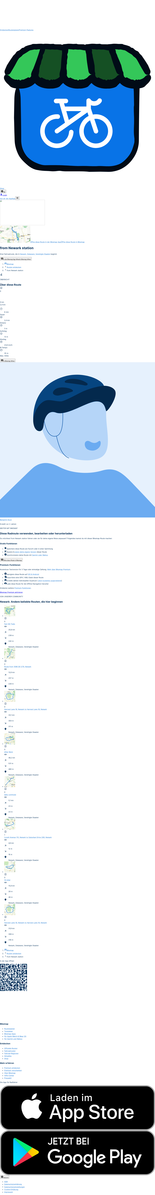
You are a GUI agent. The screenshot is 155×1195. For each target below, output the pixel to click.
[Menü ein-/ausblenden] (17, 198)
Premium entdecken (12, 1068)
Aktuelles (7, 1056)
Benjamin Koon (6, 520)
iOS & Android (33, 574)
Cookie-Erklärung (11, 1189)
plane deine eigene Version (25, 552)
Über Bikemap (10, 1073)
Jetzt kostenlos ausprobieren (49, 581)
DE (4, 192)
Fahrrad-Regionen (11, 1053)
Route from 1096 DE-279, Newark (17, 667)
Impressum (8, 1192)
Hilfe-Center (9, 1075)
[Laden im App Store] (77, 1107)
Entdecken (4, 30)
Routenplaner (13, 30)
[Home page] (77, 14)
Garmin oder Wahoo (40, 555)
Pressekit (7, 1078)
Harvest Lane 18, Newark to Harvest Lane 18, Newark (25, 709)
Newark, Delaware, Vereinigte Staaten (35, 254)
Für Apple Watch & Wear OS (15, 1036)
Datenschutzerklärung (13, 1184)
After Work (8, 752)
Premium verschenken (13, 1070)
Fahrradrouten (10, 1051)
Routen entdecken (14, 267)
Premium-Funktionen (22, 588)
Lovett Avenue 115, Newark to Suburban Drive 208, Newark (28, 837)
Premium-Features (26, 30)
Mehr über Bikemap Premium (58, 569)
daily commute (10, 795)
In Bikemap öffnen (9, 361)
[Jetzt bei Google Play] (77, 1152)
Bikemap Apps (10, 1034)
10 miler (7, 880)
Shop (6, 1058)
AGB (6, 1182)
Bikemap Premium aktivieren (11, 592)
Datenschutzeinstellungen (14, 1187)
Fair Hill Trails (9, 624)
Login (5, 195)
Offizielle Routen (10, 1048)
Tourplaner (8, 1031)
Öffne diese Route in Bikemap (12, 560)
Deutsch (5, 1177)
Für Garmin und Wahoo (13, 1039)
